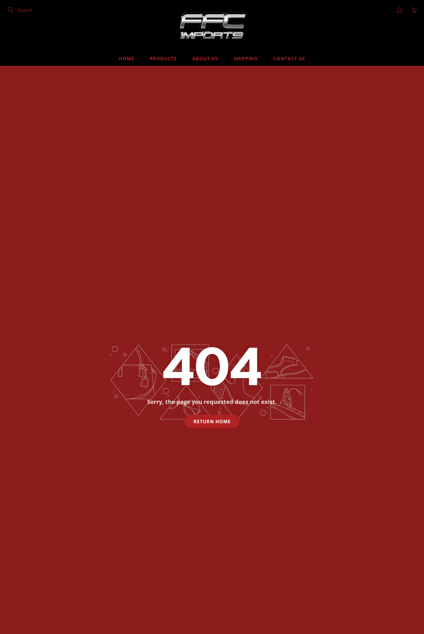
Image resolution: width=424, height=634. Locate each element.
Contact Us (289, 58)
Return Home (212, 421)
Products (163, 58)
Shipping (246, 58)
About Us (205, 58)
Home (126, 58)
